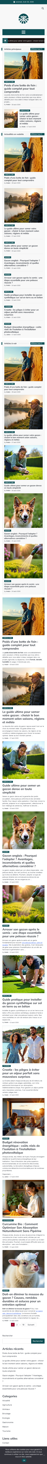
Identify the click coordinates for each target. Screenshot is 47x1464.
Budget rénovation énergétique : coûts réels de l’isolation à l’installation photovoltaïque (22, 329)
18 (23, 1324)
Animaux (6, 1409)
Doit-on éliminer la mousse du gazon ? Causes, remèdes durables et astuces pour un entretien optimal (22, 1299)
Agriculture (9, 81)
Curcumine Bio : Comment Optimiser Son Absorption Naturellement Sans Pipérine (21, 1227)
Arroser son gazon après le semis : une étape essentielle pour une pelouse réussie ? (23, 280)
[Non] (44, 1455)
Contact (5, 1443)
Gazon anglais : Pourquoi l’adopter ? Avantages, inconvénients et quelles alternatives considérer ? (22, 263)
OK (24, 1460)
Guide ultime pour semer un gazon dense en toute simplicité (21, 246)
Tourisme (8, 306)
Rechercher (7, 1335)
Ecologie (6, 1418)
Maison (7, 257)
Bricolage (8, 291)
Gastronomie (8, 1220)
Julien (8, 334)
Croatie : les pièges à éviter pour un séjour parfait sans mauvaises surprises (21, 312)
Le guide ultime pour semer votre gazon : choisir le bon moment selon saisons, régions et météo (30, 118)
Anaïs (8, 104)
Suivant (31, 1324)
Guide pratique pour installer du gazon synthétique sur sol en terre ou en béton (23, 296)
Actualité (6, 1401)
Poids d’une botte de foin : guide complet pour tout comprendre (20, 88)
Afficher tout (36, 49)
